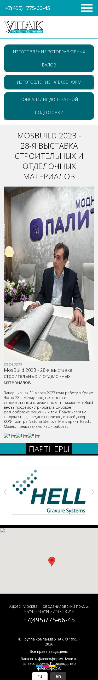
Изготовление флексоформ (49, 82)
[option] (49, 491)
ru (39, 676)
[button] (51, 562)
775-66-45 (27, 8)
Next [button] (92, 491)
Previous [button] (5, 491)
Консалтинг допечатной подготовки (49, 106)
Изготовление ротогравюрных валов (49, 58)
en (58, 676)
